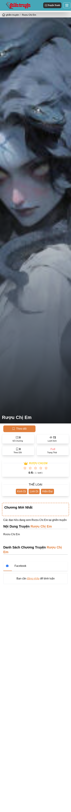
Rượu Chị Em (17, 417)
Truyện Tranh (54, 5)
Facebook (20, 565)
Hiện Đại (47, 491)
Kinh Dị (21, 491)
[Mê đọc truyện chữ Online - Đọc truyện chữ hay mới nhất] (17, 5)
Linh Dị (34, 491)
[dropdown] (66, 5)
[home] (4, 14)
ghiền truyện (59, 520)
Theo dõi (21, 428)
